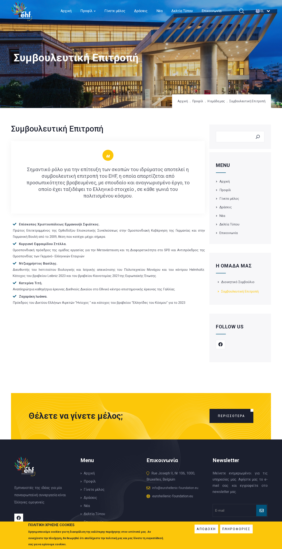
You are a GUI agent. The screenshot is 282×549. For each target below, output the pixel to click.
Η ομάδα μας (216, 101)
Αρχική (66, 11)
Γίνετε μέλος (114, 11)
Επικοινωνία (211, 11)
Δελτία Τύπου (182, 11)
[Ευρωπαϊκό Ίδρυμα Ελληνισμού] (21, 18)
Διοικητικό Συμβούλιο (237, 282)
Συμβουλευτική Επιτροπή (240, 291)
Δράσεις (141, 11)
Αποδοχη (206, 529)
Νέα (159, 11)
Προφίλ (86, 11)
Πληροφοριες (236, 529)
